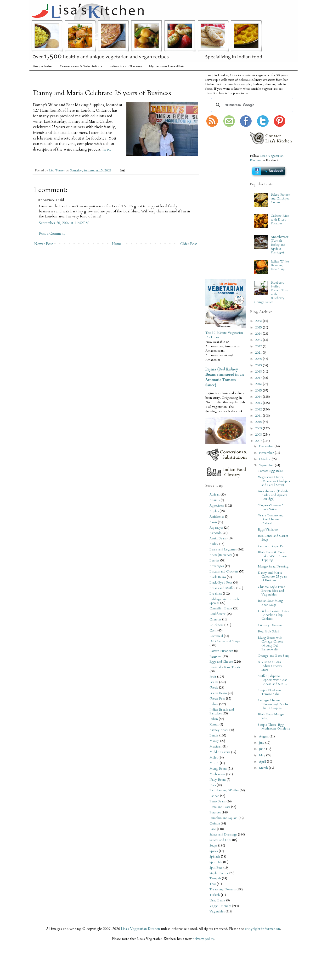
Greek (213, 687)
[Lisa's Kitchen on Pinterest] (279, 126)
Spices (213, 851)
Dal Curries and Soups (224, 641)
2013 (259, 403)
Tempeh (215, 878)
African (214, 494)
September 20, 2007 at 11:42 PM (64, 223)
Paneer (214, 796)
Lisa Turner (57, 170)
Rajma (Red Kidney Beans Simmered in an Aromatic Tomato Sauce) (224, 377)
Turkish (214, 895)
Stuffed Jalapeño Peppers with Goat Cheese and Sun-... (272, 680)
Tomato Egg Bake (270, 471)
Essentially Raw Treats (224, 667)
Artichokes (216, 516)
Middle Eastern (219, 752)
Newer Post (43, 243)
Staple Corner (218, 873)
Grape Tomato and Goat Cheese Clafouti (270, 519)
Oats (212, 785)
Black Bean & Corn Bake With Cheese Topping (273, 556)
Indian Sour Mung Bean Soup (270, 603)
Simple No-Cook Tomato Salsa (269, 692)
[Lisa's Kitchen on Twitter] (263, 126)
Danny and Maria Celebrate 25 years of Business (272, 577)
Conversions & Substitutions (81, 66)
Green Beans (218, 693)
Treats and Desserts (222, 889)
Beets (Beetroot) (220, 555)
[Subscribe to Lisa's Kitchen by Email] (229, 126)
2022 (259, 346)
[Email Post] (121, 170)
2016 (259, 384)
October (265, 459)
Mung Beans (218, 768)
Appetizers (216, 505)
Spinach (214, 856)
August (264, 736)
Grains (213, 682)
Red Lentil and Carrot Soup (273, 538)
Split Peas (215, 867)
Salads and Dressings (223, 834)
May (262, 755)
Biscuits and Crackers (223, 571)
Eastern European (221, 651)
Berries (214, 560)
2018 (259, 371)
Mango (214, 741)
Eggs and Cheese (221, 662)
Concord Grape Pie (271, 546)
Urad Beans (217, 900)
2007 (259, 441)
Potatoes (215, 812)
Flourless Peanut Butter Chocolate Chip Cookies (273, 615)
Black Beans (217, 577)
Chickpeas (216, 625)
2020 (259, 359)
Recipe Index (43, 66)
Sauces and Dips (220, 840)
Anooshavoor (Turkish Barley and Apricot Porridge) (279, 245)
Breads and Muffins (222, 588)
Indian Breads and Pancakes (221, 711)
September (267, 465)
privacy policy (203, 938)
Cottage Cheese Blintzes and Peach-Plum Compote (273, 704)
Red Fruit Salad (268, 631)
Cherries (215, 619)
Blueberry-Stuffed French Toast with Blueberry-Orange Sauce (271, 292)
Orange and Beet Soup (273, 656)
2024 (259, 334)
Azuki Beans (217, 538)
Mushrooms (217, 774)
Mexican (215, 746)
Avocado (215, 533)
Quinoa (214, 823)
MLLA (214, 763)
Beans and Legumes (223, 549)
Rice (212, 829)
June (262, 749)
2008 (259, 434)
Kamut (214, 724)
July (262, 743)
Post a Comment (52, 233)
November (267, 453)
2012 (259, 409)
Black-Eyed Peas (220, 582)
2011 (259, 416)
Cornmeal (216, 636)
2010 (259, 422)
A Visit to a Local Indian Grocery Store (270, 666)
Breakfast (215, 593)
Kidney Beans (218, 730)
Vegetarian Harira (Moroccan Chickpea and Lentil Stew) (274, 481)
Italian (213, 719)
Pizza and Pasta (219, 807)
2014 (259, 397)
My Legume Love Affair (166, 66)
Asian (213, 522)
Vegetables (217, 911)
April (263, 761)
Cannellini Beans (220, 608)
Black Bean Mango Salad (271, 716)
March (264, 768)
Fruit (212, 677)
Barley (213, 544)
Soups (213, 845)
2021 (259, 352)
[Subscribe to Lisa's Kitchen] (212, 126)
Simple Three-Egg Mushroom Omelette (274, 727)
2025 (259, 327)
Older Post (188, 243)
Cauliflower (217, 614)
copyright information (262, 928)
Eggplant (215, 656)
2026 (259, 321)
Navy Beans (217, 779)
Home (117, 243)
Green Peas (217, 698)
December (267, 446)
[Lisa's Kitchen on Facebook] (246, 126)
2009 (259, 428)
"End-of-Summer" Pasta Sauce (270, 507)
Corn (212, 630)
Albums (214, 500)
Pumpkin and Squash (223, 818)
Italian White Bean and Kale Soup (280, 265)
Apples (214, 511)
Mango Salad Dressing (273, 566)
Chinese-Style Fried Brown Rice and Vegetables (271, 591)
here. (106, 149)
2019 (259, 365)
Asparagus (216, 528)
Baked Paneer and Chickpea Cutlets (280, 198)
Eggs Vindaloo (268, 529)
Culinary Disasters (270, 625)
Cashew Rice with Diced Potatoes (280, 220)
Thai (212, 884)
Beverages (216, 566)
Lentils (213, 735)
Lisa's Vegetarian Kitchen (140, 928)
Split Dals (215, 862)
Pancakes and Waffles (224, 790)
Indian (213, 704)
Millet (213, 757)
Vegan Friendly (220, 906)
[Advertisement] (219, 203)
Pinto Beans (217, 801)
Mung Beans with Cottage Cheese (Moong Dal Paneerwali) (270, 644)
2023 (259, 340)
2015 (259, 390)
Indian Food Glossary (125, 66)
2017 (259, 378)
